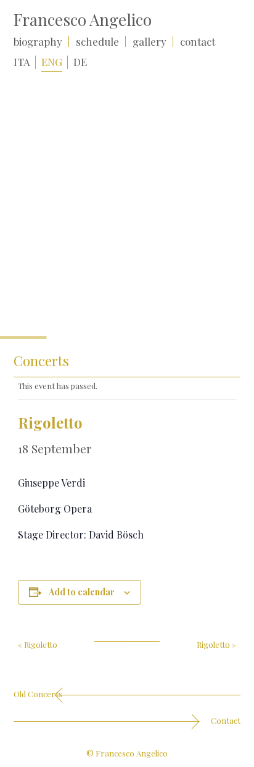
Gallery (149, 41)
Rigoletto (37, 644)
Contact (197, 41)
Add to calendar (82, 592)
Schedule (97, 41)
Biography (38, 41)
